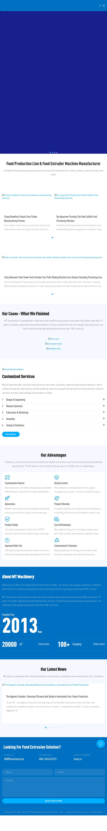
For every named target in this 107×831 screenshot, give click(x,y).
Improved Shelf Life (13, 545)
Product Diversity (62, 504)
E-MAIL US (9, 755)
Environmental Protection (65, 545)
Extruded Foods (53, 342)
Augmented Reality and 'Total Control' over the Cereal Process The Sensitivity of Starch (45, 696)
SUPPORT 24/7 (45, 755)
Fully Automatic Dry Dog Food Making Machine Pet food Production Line (36, 277)
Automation (10, 504)
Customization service (14, 483)
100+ (64, 644)
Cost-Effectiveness (62, 524)
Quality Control (61, 483)
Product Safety (11, 524)
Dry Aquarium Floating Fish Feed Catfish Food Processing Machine (24, 218)
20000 (9, 644)
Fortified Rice (53, 347)
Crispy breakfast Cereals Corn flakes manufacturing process (72, 218)
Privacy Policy (96, 812)
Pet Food (53, 337)
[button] (50, 152)
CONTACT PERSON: (82, 755)
